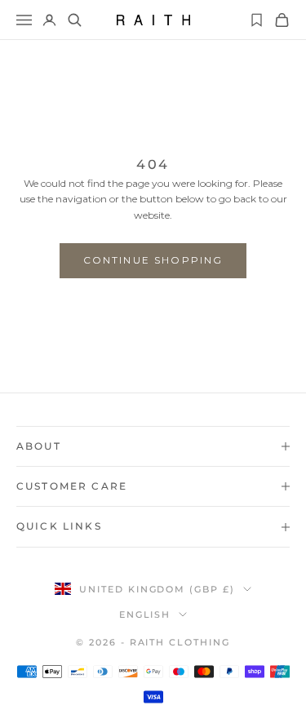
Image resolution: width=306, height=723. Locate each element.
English (145, 614)
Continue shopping (153, 260)
